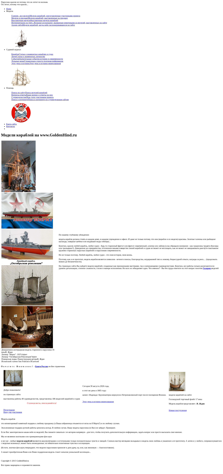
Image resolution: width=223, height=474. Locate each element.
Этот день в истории (36, 63)
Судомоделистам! (32, 97)
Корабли (32, 54)
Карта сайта (11, 124)
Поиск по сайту (29, 93)
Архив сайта (43, 25)
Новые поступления (178, 410)
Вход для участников (12, 412)
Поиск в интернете (40, 99)
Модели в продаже (39, 18)
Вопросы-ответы (32, 95)
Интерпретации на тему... (59, 23)
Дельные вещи (37, 61)
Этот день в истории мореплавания (98, 402)
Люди (28, 56)
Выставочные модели (34, 20)
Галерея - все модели (45, 16)
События (37, 59)
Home (8, 9)
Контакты (10, 126)
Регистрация (9, 410)
